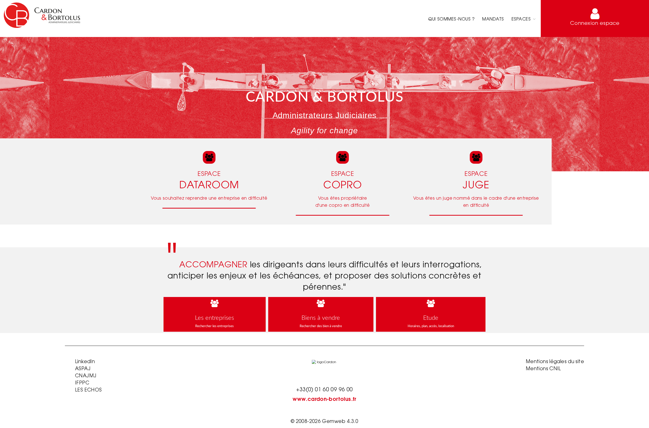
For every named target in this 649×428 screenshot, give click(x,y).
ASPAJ (83, 369)
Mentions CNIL (543, 369)
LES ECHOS (88, 390)
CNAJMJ (85, 376)
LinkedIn (85, 362)
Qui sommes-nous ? (451, 19)
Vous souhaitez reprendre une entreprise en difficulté (209, 198)
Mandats (493, 19)
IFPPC (82, 383)
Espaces (522, 19)
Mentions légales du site (555, 362)
